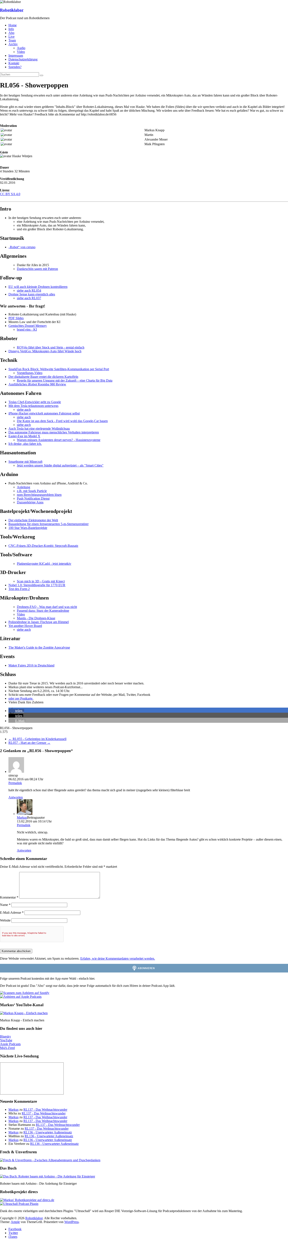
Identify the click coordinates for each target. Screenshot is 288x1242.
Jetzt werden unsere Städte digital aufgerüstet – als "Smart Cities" (60, 465)
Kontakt (13, 63)
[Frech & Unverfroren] (50, 1160)
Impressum (15, 55)
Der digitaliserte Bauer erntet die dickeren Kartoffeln (43, 376)
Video (21, 52)
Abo (11, 33)
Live (11, 36)
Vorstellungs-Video (29, 373)
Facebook (15, 1229)
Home (12, 25)
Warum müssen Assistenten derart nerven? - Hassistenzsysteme (58, 440)
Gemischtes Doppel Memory (27, 325)
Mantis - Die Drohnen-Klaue (36, 618)
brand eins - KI (27, 329)
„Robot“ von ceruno (21, 247)
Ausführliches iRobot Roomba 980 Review (37, 384)
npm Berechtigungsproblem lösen (39, 494)
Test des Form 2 (19, 589)
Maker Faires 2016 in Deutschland (31, 665)
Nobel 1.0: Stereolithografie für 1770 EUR (36, 585)
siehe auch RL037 (29, 298)
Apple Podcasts (10, 1044)
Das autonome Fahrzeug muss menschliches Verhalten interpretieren (53, 432)
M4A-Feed (7, 1048)
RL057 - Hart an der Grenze (29, 742)
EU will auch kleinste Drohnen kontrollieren (37, 286)
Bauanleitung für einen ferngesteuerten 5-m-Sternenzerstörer (48, 524)
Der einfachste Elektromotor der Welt (33, 520)
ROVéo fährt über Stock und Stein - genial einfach (50, 347)
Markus (22, 817)
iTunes (12, 1236)
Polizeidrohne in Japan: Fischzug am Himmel (38, 622)
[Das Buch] (47, 1176)
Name (5, 905)
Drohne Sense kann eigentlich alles (31, 294)
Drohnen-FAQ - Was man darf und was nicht (47, 607)
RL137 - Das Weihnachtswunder (45, 1109)
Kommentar (9, 897)
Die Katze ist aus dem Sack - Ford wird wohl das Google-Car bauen (62, 421)
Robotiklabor (11, 10)
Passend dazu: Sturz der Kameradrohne (43, 610)
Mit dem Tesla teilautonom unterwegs (33, 406)
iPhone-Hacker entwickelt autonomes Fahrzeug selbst (44, 413)
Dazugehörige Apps (30, 502)
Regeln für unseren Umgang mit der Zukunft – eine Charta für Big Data (64, 380)
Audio (21, 48)
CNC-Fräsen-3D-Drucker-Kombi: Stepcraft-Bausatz (43, 545)
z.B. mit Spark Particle (32, 491)
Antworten (15, 797)
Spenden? (15, 67)
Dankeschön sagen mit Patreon (37, 269)
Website (5, 920)
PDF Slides (16, 318)
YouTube (6, 1040)
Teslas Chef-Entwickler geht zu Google (34, 402)
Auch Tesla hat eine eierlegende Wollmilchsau (39, 428)
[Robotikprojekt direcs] (27, 1200)
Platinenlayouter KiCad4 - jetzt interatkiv (44, 563)
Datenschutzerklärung (23, 59)
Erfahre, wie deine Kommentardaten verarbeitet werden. (117, 958)
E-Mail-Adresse (12, 912)
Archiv (13, 44)
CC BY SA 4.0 (10, 194)
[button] (16, 710)
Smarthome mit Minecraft (25, 461)
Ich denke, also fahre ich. (25, 443)
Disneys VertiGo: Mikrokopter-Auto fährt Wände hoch (44, 351)
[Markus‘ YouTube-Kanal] (24, 1013)
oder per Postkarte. (20, 698)
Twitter (13, 1233)
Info (11, 29)
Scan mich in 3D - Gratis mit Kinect (41, 581)
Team (12, 40)
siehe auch (24, 409)
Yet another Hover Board (25, 626)
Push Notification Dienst (33, 498)
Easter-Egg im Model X (24, 436)
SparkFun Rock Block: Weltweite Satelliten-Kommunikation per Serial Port (58, 369)
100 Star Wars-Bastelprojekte (27, 528)
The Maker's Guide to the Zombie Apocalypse (39, 647)
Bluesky (5, 1036)
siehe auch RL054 (29, 290)
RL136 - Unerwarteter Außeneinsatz (47, 1132)
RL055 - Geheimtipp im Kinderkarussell (37, 739)
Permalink (15, 783)
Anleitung (23, 487)
